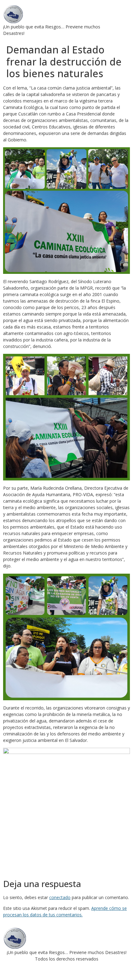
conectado (60, 897)
